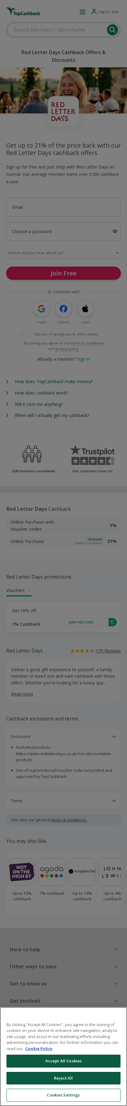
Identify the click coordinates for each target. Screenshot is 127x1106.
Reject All (63, 1078)
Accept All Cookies (63, 1061)
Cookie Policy (38, 1048)
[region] (63, 1056)
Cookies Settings (63, 1095)
